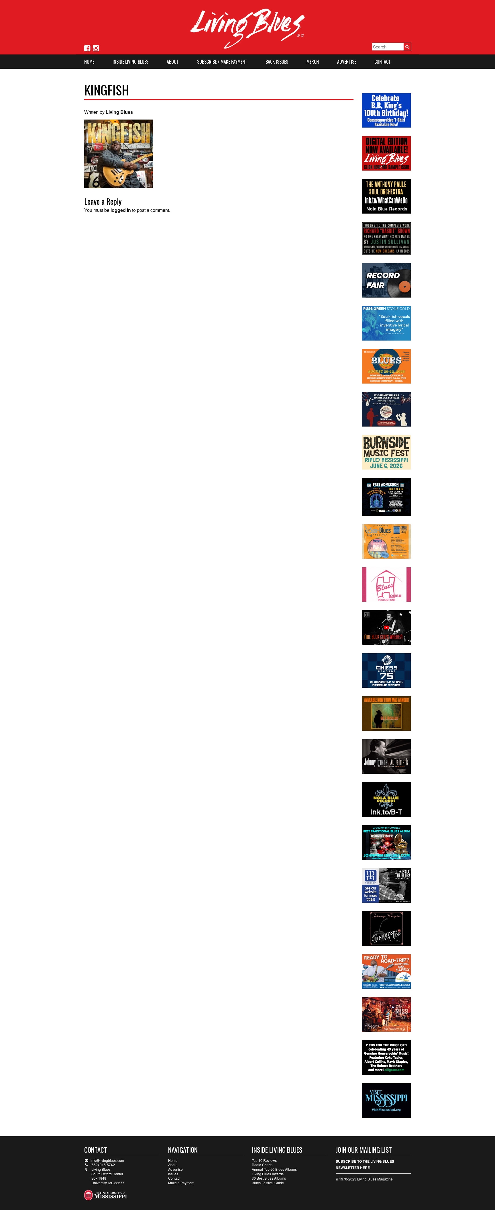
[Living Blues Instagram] (96, 47)
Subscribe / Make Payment (222, 61)
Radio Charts (262, 1164)
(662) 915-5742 (103, 1164)
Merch (313, 61)
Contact (382, 61)
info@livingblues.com (107, 1160)
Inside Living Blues (130, 61)
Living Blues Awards (268, 1173)
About (173, 61)
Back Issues (277, 61)
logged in (121, 210)
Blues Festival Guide (268, 1182)
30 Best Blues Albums (269, 1178)
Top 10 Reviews (264, 1160)
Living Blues (119, 112)
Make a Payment (181, 1182)
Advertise (346, 61)
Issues (173, 1173)
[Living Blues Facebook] (87, 47)
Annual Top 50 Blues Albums (274, 1169)
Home (89, 61)
